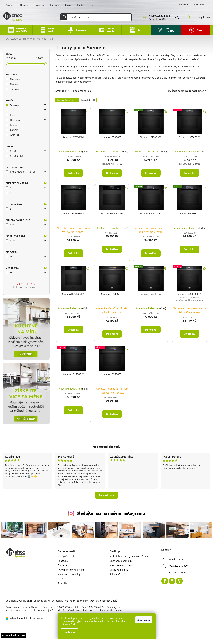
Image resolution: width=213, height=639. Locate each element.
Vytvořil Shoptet (18, 618)
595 (28, 272)
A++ (27, 192)
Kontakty (81, 5)
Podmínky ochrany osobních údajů (129, 556)
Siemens (28, 105)
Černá (28, 150)
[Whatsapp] (179, 581)
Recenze (10, 5)
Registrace (199, 4)
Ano (28, 224)
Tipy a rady (64, 565)
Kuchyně (54, 5)
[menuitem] (17, 30)
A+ (28, 187)
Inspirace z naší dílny (69, 574)
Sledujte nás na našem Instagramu (111, 513)
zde (74, 624)
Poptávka (39, 5)
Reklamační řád (118, 574)
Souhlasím (143, 620)
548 (28, 208)
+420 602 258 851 (159, 15)
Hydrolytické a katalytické (28, 171)
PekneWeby (36, 618)
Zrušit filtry (24, 284)
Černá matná (27, 155)
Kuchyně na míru (67, 556)
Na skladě (27, 79)
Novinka (27, 84)
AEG (28, 110)
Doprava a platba (119, 569)
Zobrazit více (106, 495)
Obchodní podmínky (121, 560)
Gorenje (27, 129)
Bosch (27, 115)
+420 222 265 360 (178, 565)
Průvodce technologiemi (71, 569)
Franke (27, 124)
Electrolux (28, 120)
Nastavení (70, 632)
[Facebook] (164, 581)
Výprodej (27, 89)
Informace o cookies (121, 565)
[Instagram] (172, 581)
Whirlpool (27, 134)
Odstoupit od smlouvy (13, 635)
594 (28, 256)
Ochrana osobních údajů (103, 600)
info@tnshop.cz (177, 559)
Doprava (24, 5)
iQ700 (28, 240)
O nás (68, 5)
